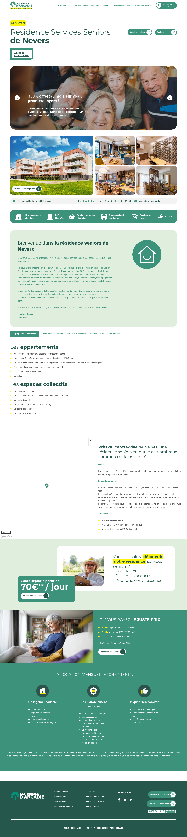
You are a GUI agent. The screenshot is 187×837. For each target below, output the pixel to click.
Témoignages (60, 802)
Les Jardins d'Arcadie (64, 807)
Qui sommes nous (141, 5)
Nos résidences (81, 5)
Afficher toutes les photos (24, 189)
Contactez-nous (163, 32)
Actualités (119, 5)
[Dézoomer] (90, 444)
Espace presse (92, 807)
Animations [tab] (59, 334)
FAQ (128, 5)
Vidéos (105, 5)
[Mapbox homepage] (6, 536)
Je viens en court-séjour (32, 596)
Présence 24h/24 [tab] (96, 334)
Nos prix (95, 5)
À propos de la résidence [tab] (24, 334)
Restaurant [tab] (47, 334)
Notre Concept (64, 5)
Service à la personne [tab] (76, 334)
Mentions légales (72, 828)
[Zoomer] (90, 440)
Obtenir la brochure (137, 32)
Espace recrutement (95, 797)
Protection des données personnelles (105, 828)
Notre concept (61, 792)
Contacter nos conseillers (159, 804)
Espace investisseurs (96, 802)
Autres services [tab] (113, 334)
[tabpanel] (93, 384)
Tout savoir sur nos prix (109, 652)
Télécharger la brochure (159, 794)
